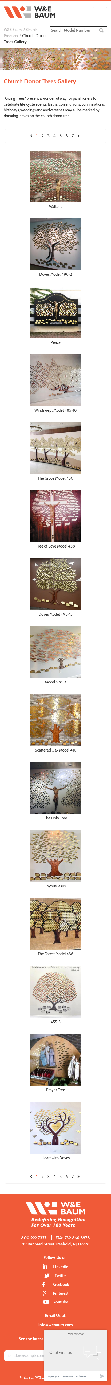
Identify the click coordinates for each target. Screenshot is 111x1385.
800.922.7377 (33, 1237)
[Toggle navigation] (100, 12)
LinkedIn (60, 1266)
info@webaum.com (55, 1324)
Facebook (60, 1284)
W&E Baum (13, 29)
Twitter (61, 1275)
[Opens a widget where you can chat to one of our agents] (75, 1355)
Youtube (60, 1302)
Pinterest (60, 1293)
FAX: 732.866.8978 (73, 1237)
